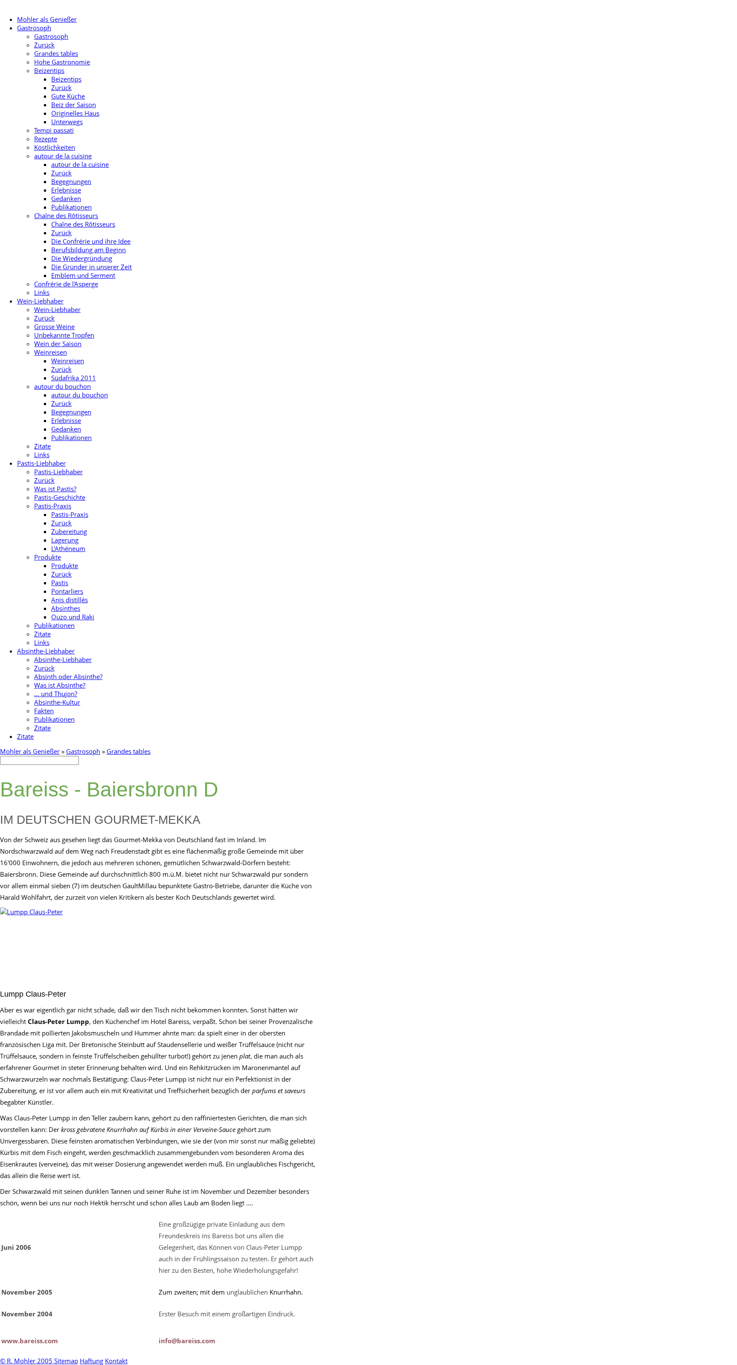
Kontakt (116, 1360)
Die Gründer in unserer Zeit (91, 266)
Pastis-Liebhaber (41, 463)
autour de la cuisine (63, 156)
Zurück (44, 45)
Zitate (42, 446)
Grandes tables (56, 53)
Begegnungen (71, 181)
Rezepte (45, 138)
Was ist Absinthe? (59, 685)
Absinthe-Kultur (57, 702)
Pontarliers (67, 591)
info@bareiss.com (187, 1340)
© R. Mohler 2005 (27, 1360)
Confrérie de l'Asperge (66, 284)
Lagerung (64, 540)
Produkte (47, 557)
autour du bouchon (62, 386)
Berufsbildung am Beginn (88, 249)
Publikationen (71, 207)
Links (41, 292)
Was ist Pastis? (55, 488)
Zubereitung (69, 531)
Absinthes (65, 608)
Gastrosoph (34, 27)
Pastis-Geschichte (59, 497)
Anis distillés (69, 599)
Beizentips (49, 70)
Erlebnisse (66, 190)
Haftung (91, 1360)
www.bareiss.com (29, 1340)
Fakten (44, 710)
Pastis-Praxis (52, 506)
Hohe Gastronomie (62, 62)
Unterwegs (67, 121)
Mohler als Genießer (47, 19)
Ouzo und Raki (72, 616)
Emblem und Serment (83, 275)
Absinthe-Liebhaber (46, 651)
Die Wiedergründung (81, 258)
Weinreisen (50, 352)
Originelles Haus (75, 113)
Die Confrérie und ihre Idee (91, 241)
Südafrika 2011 (73, 377)
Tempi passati (54, 130)
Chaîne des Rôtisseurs (66, 215)
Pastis (59, 582)
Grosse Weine (54, 326)
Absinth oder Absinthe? (68, 676)
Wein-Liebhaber (40, 301)
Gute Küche (68, 96)
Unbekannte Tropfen (64, 335)
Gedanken (66, 198)
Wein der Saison (57, 343)
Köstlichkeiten (54, 147)
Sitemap (66, 1360)
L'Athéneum (68, 548)
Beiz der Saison (73, 104)
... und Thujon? (55, 693)
